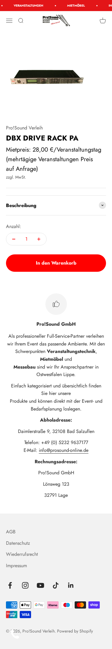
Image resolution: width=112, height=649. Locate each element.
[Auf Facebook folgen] (10, 585)
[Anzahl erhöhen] (38, 239)
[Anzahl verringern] (13, 239)
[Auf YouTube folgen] (40, 585)
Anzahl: (13, 226)
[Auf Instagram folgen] (25, 585)
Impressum (16, 565)
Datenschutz (18, 543)
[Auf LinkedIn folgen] (71, 585)
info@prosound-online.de (63, 450)
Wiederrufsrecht (22, 554)
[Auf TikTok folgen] (56, 585)
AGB (11, 531)
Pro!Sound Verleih (24, 127)
